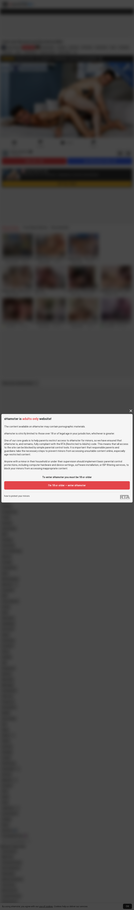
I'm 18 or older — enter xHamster (67, 485)
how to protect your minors (17, 496)
